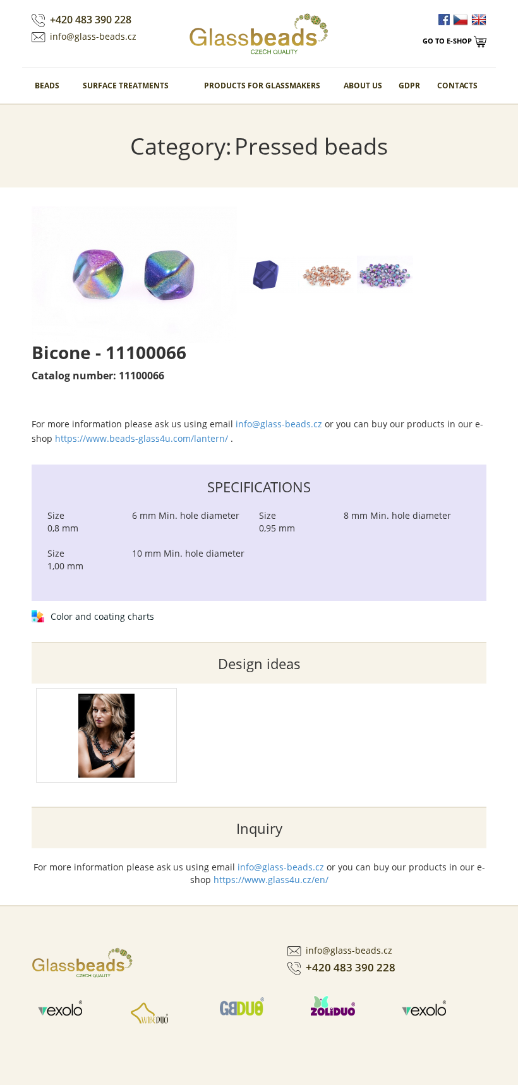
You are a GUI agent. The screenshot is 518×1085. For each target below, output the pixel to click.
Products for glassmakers (262, 85)
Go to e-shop (448, 40)
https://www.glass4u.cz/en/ (271, 880)
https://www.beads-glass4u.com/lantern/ (141, 438)
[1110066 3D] (268, 274)
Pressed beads (311, 146)
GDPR (409, 85)
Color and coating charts (102, 616)
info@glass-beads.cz (93, 36)
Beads (47, 85)
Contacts (457, 85)
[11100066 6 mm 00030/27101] (327, 274)
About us (363, 85)
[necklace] (106, 735)
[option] (77, 1012)
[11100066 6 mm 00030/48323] (135, 274)
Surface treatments (126, 85)
